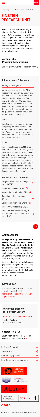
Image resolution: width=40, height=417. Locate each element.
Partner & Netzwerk (9, 347)
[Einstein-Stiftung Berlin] (36, 2)
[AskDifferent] (20, 371)
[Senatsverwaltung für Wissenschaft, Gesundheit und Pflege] (20, 398)
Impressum (32, 412)
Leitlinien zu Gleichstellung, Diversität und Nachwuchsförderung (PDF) (16, 213)
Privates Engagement (10, 356)
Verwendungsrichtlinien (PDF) (15, 192)
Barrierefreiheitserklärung (19, 412)
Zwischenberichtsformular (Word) (13, 197)
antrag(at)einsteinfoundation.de (19, 317)
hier (27, 339)
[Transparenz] (20, 380)
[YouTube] (9, 405)
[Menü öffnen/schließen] (3, 3)
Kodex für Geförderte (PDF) (14, 207)
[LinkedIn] (5, 405)
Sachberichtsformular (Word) (14, 203)
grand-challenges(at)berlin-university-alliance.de (17, 295)
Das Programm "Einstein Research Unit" (19, 67)
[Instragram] (7, 405)
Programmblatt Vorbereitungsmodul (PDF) (15, 183)
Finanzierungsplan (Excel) (13, 188)
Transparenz (6, 351)
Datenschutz (5, 412)
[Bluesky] (2, 405)
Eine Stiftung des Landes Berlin (15, 360)
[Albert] (20, 389)
